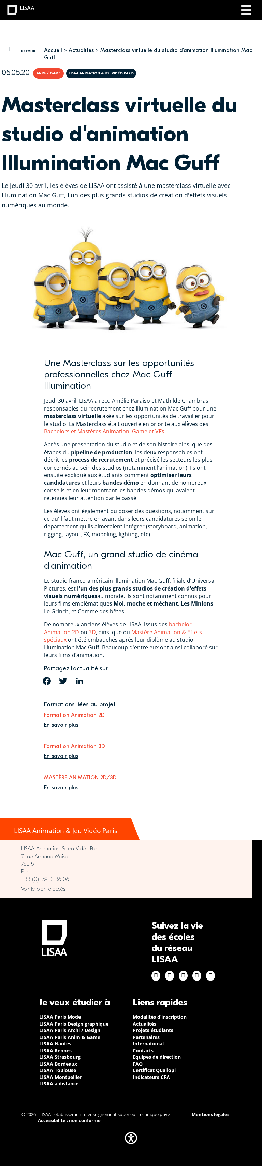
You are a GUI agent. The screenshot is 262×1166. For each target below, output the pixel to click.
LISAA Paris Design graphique (73, 1024)
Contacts (143, 1050)
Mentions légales (210, 1115)
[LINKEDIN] (79, 681)
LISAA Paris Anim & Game (69, 1037)
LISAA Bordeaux (58, 1063)
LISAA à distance (58, 1083)
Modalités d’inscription (160, 1017)
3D (92, 632)
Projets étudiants (153, 1030)
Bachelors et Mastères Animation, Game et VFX (104, 431)
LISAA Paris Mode (60, 1017)
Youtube (210, 976)
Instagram (169, 976)
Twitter (196, 976)
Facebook (155, 976)
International (148, 1043)
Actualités (81, 50)
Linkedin (183, 976)
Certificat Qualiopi (154, 1070)
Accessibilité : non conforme (69, 1120)
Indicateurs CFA (151, 1077)
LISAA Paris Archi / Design (69, 1030)
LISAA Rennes (55, 1050)
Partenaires (146, 1037)
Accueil (53, 50)
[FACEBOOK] (47, 681)
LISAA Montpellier (60, 1077)
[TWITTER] (63, 681)
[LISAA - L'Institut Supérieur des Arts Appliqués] (54, 938)
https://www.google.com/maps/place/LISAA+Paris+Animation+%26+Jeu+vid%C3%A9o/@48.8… (126, 889)
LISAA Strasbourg (60, 1057)
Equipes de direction (157, 1057)
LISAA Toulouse (57, 1070)
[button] (131, 1138)
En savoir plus (61, 725)
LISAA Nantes (55, 1043)
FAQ (138, 1063)
